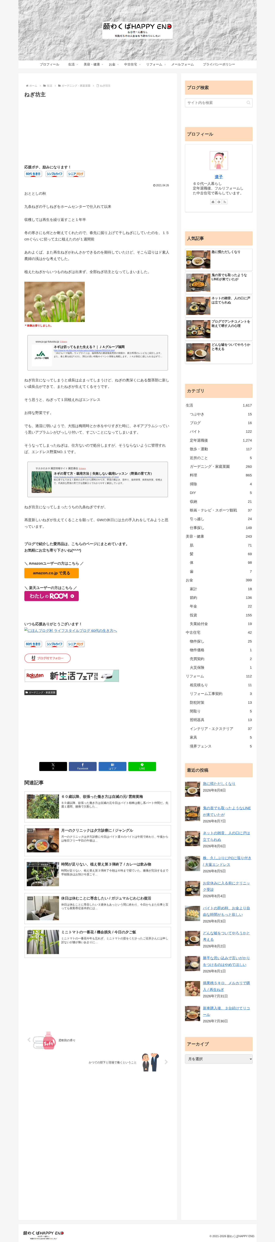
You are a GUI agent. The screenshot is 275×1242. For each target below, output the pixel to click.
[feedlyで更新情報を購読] (218, 201)
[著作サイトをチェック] (213, 201)
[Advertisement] (97, 129)
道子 (219, 177)
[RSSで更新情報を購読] (224, 201)
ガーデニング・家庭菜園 (42, 692)
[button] (248, 102)
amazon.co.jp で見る (51, 573)
